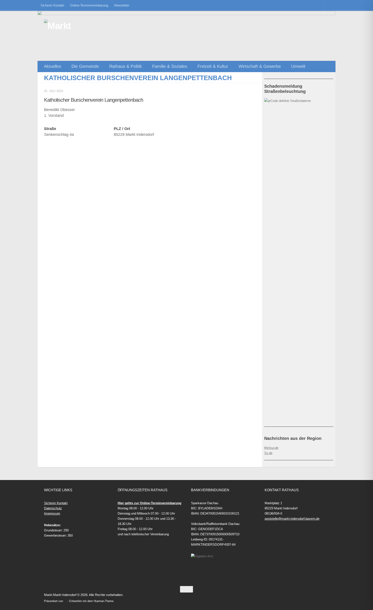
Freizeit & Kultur (213, 66)
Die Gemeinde (85, 66)
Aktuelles (52, 66)
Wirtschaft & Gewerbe (260, 66)
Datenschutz (53, 508)
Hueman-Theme (104, 601)
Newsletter (121, 5)
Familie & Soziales (169, 66)
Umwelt (298, 66)
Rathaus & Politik (125, 66)
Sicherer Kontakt (52, 5)
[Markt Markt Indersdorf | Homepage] (67, 25)
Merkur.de (271, 448)
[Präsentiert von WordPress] (65, 601)
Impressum (52, 513)
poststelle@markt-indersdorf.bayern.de (292, 518)
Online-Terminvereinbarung (89, 5)
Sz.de (268, 453)
